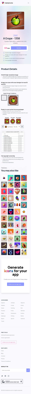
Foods (12, 305)
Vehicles (23, 310)
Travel (2, 321)
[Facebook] (5, 376)
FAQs (2, 350)
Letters (22, 313)
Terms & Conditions (6, 361)
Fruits (12, 310)
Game (2, 313)
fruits (15, 35)
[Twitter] (2, 376)
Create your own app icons (14, 284)
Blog (2, 353)
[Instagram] (8, 376)
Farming (13, 308)
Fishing (12, 316)
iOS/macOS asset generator (7, 335)
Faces (2, 308)
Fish (22, 308)
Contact (3, 356)
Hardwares (13, 313)
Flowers (3, 310)
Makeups (3, 316)
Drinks (22, 305)
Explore (3, 302)
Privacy (2, 358)
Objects (23, 302)
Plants (22, 316)
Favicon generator (5, 337)
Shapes (3, 305)
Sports (12, 318)
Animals (13, 302)
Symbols (23, 318)
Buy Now (19, 48)
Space (2, 318)
